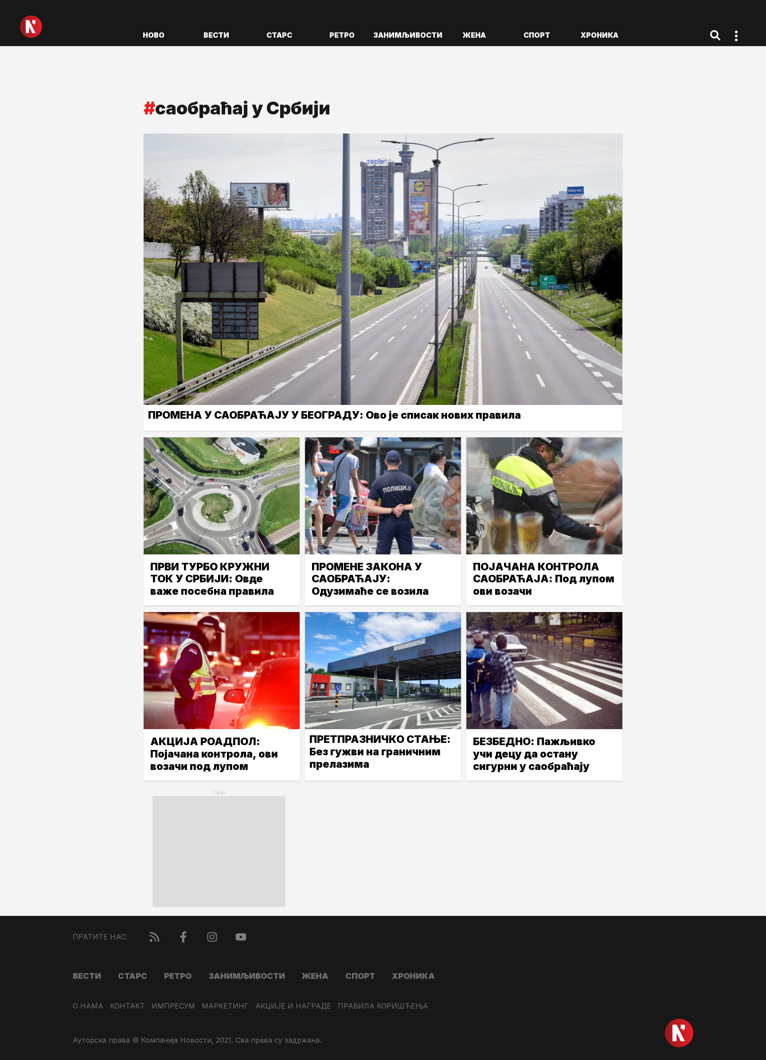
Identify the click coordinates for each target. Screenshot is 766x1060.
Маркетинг (225, 1006)
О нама (88, 1006)
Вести (216, 35)
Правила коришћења (383, 1006)
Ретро (342, 35)
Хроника (599, 35)
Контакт (127, 1006)
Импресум (173, 1006)
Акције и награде (293, 1006)
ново (153, 35)
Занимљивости (407, 35)
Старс (279, 35)
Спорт (537, 35)
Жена (474, 35)
